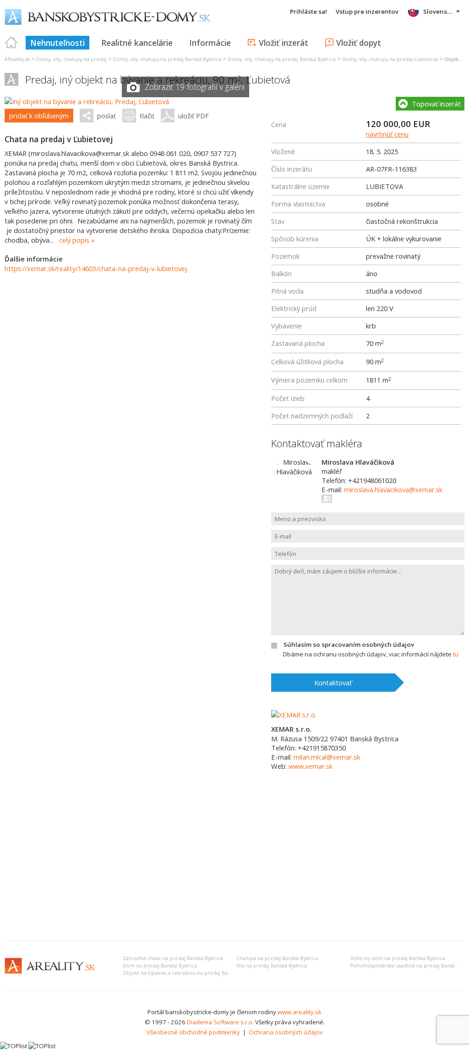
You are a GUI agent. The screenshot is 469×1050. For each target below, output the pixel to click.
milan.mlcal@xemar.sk (327, 756)
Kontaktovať (333, 682)
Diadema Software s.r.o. (220, 1022)
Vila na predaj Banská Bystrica (271, 965)
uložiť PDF (193, 115)
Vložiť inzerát (283, 42)
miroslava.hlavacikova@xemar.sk (393, 489)
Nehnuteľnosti (57, 42)
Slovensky (438, 11)
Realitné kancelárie (137, 42)
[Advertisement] (234, 864)
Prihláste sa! (308, 11)
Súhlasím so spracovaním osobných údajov (349, 644)
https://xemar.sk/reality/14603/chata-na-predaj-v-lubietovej (96, 268)
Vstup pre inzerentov (367, 11)
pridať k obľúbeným (39, 115)
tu (455, 654)
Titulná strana (11, 43)
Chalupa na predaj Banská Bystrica (277, 958)
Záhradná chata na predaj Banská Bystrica (173, 958)
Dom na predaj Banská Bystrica (160, 965)
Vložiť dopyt (358, 42)
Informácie (210, 42)
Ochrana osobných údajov (286, 1032)
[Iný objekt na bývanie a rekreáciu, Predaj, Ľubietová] (87, 101)
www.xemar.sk (311, 766)
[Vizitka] (327, 498)
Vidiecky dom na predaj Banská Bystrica (397, 958)
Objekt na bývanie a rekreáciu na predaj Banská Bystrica (190, 973)
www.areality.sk (300, 1012)
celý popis (74, 239)
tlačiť (147, 115)
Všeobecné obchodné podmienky (193, 1032)
